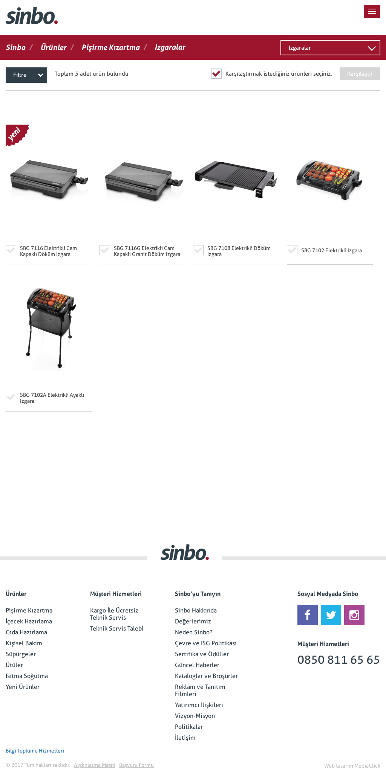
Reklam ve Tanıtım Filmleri (200, 690)
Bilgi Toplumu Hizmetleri (35, 751)
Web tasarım (338, 766)
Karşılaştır (360, 73)
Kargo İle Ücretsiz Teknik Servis (114, 614)
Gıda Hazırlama (26, 632)
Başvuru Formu (136, 765)
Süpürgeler (21, 654)
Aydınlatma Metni (94, 765)
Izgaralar (300, 47)
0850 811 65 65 (338, 659)
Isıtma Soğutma (27, 675)
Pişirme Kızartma (29, 610)
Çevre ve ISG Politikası (206, 643)
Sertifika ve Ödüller (202, 654)
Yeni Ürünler (23, 686)
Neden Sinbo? (194, 632)
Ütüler (14, 665)
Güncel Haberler (197, 665)
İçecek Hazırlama (29, 621)
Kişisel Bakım (24, 643)
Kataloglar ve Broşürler (206, 675)
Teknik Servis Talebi (117, 628)
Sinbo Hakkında (196, 610)
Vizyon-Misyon (195, 715)
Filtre (19, 75)
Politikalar (189, 726)
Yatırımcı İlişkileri (199, 704)
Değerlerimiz (193, 621)
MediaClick (367, 766)
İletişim (185, 737)
